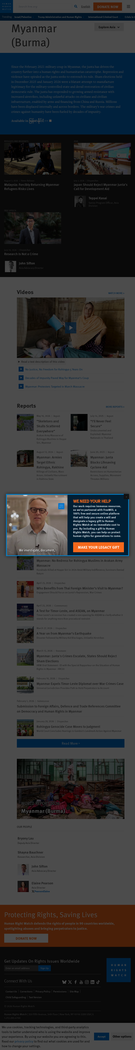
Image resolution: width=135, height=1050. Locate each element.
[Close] (126, 496)
